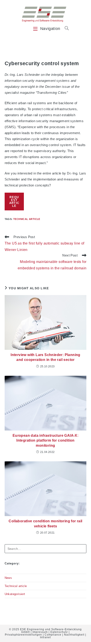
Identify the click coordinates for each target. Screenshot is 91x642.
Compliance (53, 634)
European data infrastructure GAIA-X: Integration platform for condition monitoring (45, 440)
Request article (14, 201)
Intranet (45, 637)
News (8, 577)
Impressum (40, 632)
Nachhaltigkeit (74, 634)
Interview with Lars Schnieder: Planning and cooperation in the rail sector (45, 357)
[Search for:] (65, 28)
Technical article (26, 219)
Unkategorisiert (15, 594)
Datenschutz (59, 632)
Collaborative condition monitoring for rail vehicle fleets (45, 523)
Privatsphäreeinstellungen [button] (23, 634)
